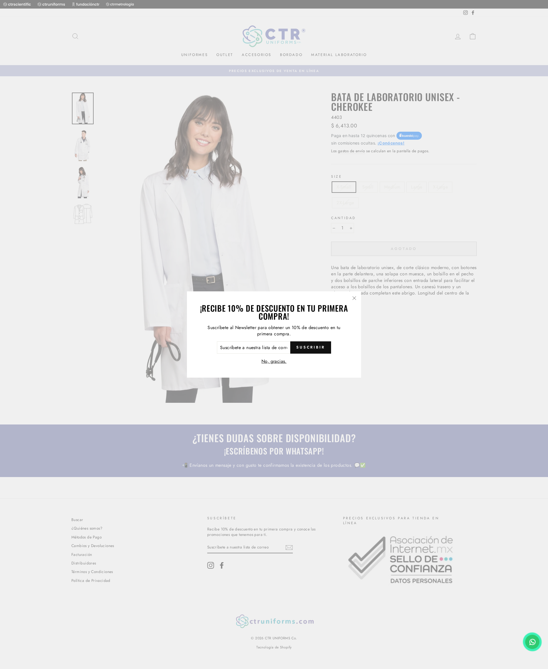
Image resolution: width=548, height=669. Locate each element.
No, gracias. (274, 361)
